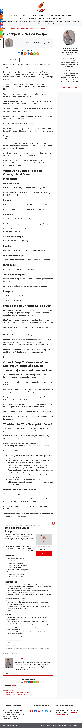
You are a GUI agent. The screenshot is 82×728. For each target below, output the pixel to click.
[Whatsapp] (34, 53)
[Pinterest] (31, 53)
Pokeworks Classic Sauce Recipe (16, 694)
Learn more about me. (69, 87)
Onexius (63, 705)
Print (44, 553)
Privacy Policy (68, 725)
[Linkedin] (28, 53)
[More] (37, 53)
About (42, 725)
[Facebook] (19, 53)
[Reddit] (25, 53)
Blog (61, 18)
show (14, 686)
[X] (22, 53)
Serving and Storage (26, 18)
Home (5, 28)
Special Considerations (47, 18)
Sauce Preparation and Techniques (33, 15)
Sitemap (76, 725)
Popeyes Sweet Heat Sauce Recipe (17, 692)
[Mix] (1, 29)
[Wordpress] (7, 673)
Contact (48, 725)
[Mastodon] (1, 26)
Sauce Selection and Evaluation (62, 15)
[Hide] (0, 39)
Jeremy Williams (26, 43)
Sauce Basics (12, 15)
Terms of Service (58, 725)
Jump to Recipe (12, 60)
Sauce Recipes (45, 28)
